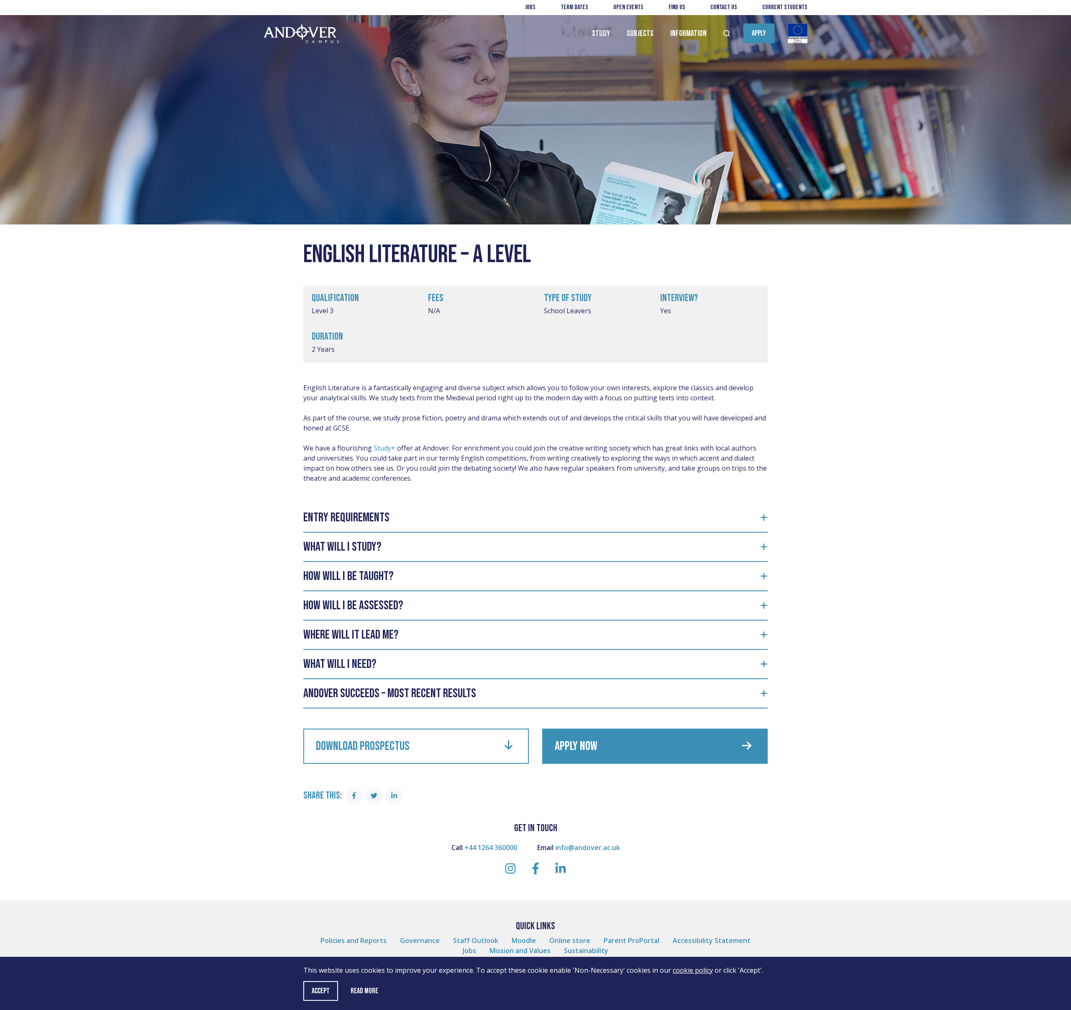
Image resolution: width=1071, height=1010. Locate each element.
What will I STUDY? (343, 546)
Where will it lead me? (351, 634)
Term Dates (574, 7)
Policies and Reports (353, 940)
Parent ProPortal (631, 940)
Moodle (524, 940)
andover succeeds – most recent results (389, 693)
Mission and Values (520, 950)
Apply (759, 33)
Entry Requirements (346, 517)
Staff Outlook (475, 940)
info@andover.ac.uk (587, 847)
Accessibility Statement (712, 940)
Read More (364, 991)
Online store (569, 940)
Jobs (530, 7)
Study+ (384, 448)
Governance (420, 940)
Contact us (723, 7)
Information (688, 33)
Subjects (640, 33)
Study (601, 33)
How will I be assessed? (354, 605)
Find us (677, 7)
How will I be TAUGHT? (349, 576)
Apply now (576, 746)
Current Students (784, 7)
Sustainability (586, 950)
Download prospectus (363, 746)
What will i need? (340, 664)
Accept (321, 991)
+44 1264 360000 (490, 847)
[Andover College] (301, 34)
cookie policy (693, 970)
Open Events (628, 7)
